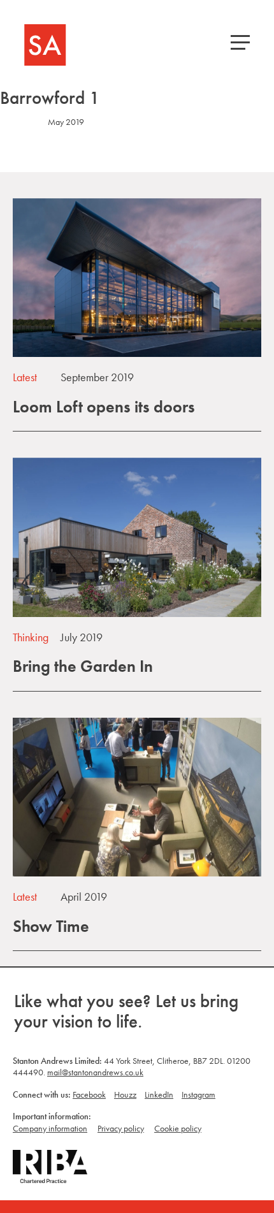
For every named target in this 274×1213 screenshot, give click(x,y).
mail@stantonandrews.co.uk (95, 1072)
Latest (25, 377)
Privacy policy (120, 1128)
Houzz (125, 1094)
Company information (50, 1128)
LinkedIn (159, 1094)
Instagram (198, 1094)
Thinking (30, 637)
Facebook (89, 1094)
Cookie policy (177, 1128)
